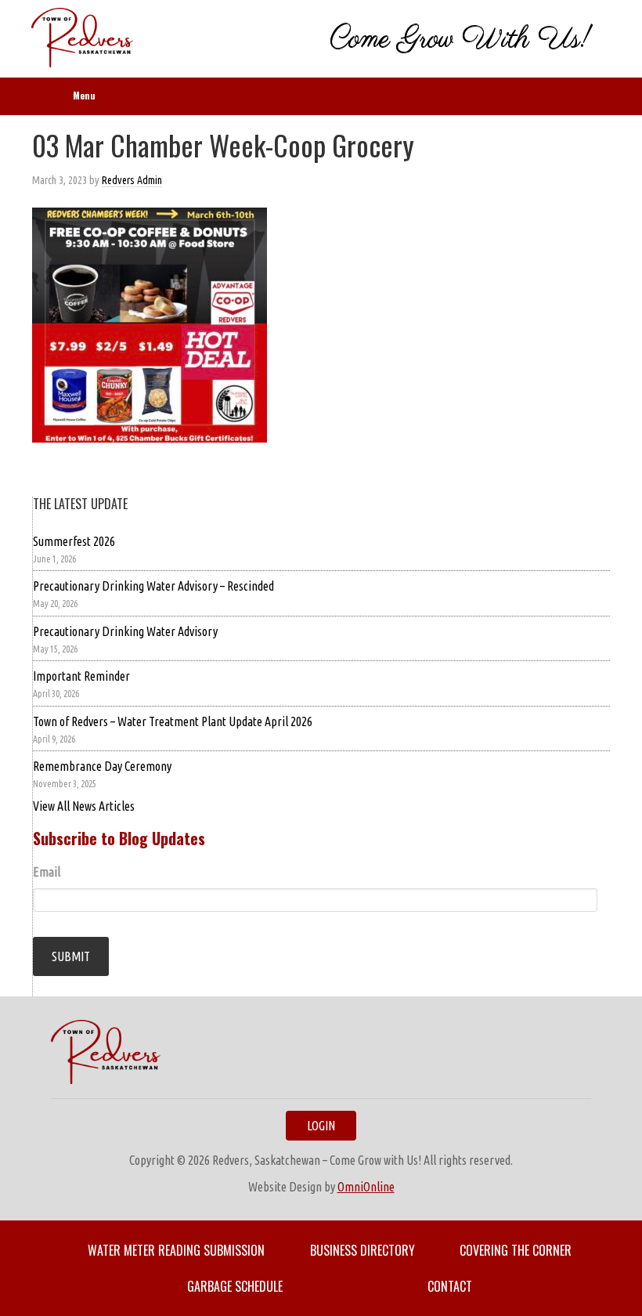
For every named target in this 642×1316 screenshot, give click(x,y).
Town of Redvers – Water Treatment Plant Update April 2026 (172, 721)
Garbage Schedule (235, 1286)
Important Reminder (81, 676)
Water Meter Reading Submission (176, 1250)
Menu (84, 95)
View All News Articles (84, 806)
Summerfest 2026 (74, 541)
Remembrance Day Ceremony (102, 766)
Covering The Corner (516, 1250)
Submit (71, 956)
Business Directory (362, 1250)
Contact (449, 1286)
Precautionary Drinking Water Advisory (125, 631)
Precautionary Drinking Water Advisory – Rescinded (153, 586)
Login (321, 1126)
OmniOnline (366, 1187)
